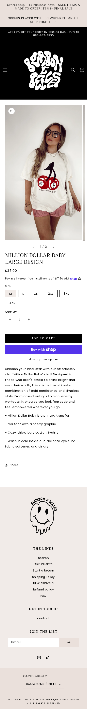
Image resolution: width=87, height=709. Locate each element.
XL (36, 294)
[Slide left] (33, 246)
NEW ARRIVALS (43, 583)
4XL (12, 303)
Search (43, 558)
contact (43, 618)
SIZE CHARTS (43, 564)
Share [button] (14, 465)
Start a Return (43, 570)
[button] (5, 69)
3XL (66, 294)
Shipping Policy (43, 577)
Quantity (11, 312)
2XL (50, 294)
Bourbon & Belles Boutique (38, 699)
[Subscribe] (69, 642)
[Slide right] (53, 246)
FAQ (43, 596)
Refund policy (43, 589)
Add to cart (43, 338)
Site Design (70, 699)
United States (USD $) (41, 684)
